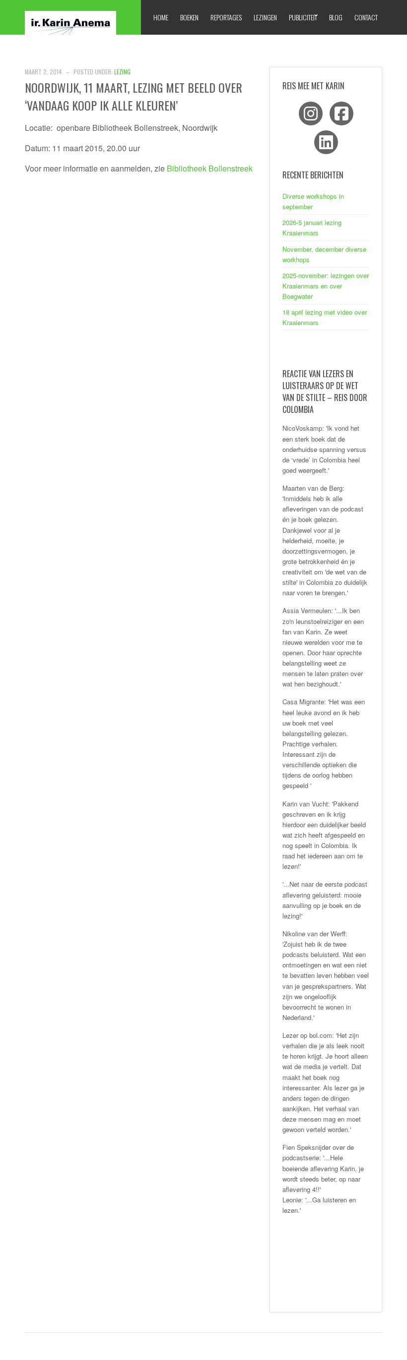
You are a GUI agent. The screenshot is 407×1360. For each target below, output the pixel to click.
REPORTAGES (226, 17)
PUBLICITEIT (303, 17)
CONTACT (366, 17)
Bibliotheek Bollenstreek (211, 168)
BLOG (335, 17)
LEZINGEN (265, 17)
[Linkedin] (326, 142)
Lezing (122, 71)
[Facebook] (341, 113)
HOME (160, 17)
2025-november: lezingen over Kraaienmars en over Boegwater (325, 286)
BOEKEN (189, 17)
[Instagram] (311, 113)
